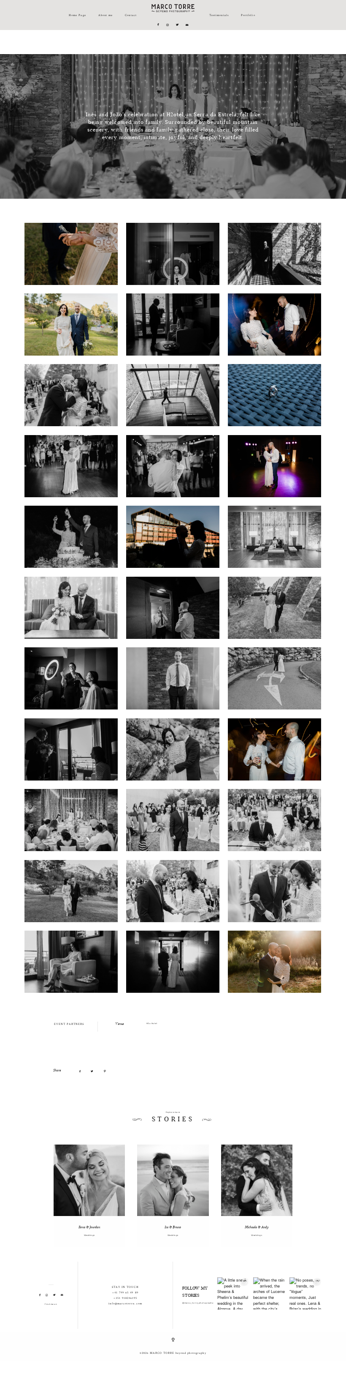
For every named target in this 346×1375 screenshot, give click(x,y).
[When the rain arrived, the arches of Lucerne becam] (269, 1293)
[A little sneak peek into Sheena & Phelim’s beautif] (233, 1293)
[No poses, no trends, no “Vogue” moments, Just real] (305, 1293)
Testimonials (219, 15)
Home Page (77, 15)
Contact (131, 15)
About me (105, 15)
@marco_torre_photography (197, 1303)
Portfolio (248, 15)
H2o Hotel (151, 1023)
